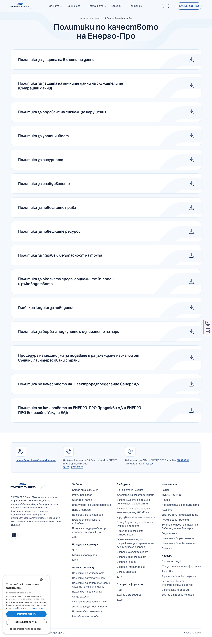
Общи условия (80, 596)
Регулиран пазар (82, 495)
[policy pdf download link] (106, 59)
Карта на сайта (192, 632)
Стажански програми (175, 589)
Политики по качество (119, 18)
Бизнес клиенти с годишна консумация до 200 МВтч (133, 501)
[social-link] (14, 535)
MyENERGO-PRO (189, 6)
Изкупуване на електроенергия (91, 504)
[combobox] (41, 579)
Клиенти (167, 509)
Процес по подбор (173, 561)
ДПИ (74, 537)
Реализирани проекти (175, 519)
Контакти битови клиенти (179, 543)
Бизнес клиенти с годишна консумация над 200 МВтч (133, 510)
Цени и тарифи (81, 509)
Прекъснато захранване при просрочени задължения (89, 530)
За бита (77, 484)
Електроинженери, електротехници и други (177, 582)
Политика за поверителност (30, 608)
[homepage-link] (36, 487)
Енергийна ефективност (132, 552)
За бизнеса (123, 484)
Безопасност (170, 533)
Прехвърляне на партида (87, 514)
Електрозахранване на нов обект (86, 521)
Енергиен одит (126, 562)
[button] (56, 6)
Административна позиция (179, 576)
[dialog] (26, 604)
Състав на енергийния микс (89, 601)
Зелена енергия (126, 571)
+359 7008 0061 (147, 463)
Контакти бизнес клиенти (178, 538)
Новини (166, 500)
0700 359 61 (77, 467)
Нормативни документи (87, 611)
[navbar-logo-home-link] (29, 6)
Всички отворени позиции (178, 594)
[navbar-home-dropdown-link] (56, 7)
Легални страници (90, 18)
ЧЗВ (74, 550)
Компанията (169, 484)
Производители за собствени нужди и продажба (135, 524)
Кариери (167, 555)
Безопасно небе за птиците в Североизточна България (180, 526)
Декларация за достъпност (89, 606)
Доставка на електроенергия (135, 495)
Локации (167, 548)
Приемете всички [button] (26, 614)
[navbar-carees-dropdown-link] (117, 7)
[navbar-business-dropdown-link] (75, 7)
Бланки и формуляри (84, 555)
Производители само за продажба (130, 532)
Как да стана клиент (85, 490)
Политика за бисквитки (87, 591)
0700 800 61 (183, 460)
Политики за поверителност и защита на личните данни (91, 584)
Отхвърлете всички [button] (26, 622)
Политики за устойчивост (89, 578)
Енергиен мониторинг (131, 566)
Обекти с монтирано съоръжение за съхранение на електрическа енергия (135, 543)
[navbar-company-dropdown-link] (97, 7)
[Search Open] (162, 6)
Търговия (168, 571)
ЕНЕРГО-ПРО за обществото (180, 514)
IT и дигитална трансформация (181, 566)
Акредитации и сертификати (180, 504)
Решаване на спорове (85, 616)
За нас (165, 490)
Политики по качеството (88, 573)
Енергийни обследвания (131, 557)
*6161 (66, 467)
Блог (75, 560)
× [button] (45, 579)
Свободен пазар (82, 500)
